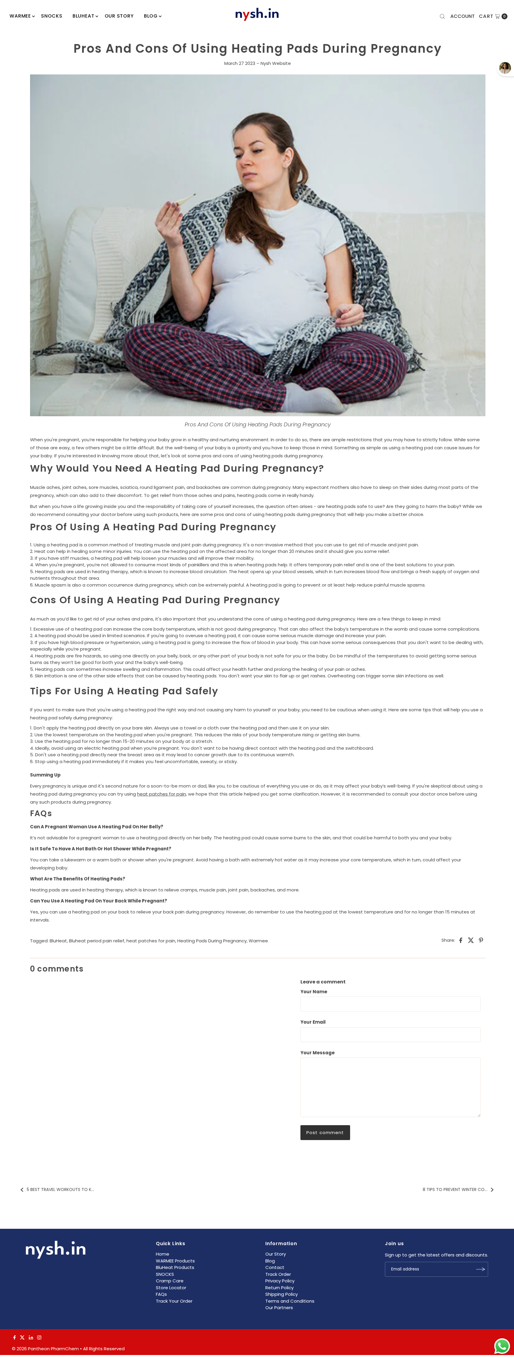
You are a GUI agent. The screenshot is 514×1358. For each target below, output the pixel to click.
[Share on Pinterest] (481, 940)
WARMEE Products (175, 1261)
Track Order (278, 1274)
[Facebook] (14, 1338)
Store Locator (171, 1287)
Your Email (313, 1022)
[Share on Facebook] (460, 940)
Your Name (313, 992)
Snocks (51, 16)
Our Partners (279, 1307)
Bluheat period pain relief (96, 941)
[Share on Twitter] (470, 940)
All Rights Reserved (104, 1348)
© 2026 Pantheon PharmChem (45, 1348)
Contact (274, 1267)
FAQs (161, 1294)
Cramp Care (170, 1281)
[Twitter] (22, 1338)
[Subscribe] (480, 1269)
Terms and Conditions (289, 1301)
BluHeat (84, 16)
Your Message (317, 1053)
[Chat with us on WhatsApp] (502, 1346)
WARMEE (20, 16)
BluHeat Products (175, 1267)
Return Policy (279, 1287)
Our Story (119, 16)
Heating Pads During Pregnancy (212, 941)
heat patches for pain (161, 794)
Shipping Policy (281, 1294)
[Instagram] (39, 1338)
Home (162, 1254)
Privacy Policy (279, 1281)
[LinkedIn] (31, 1338)
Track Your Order (174, 1301)
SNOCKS (165, 1274)
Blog (151, 16)
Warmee (258, 941)
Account (462, 16)
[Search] (442, 16)
